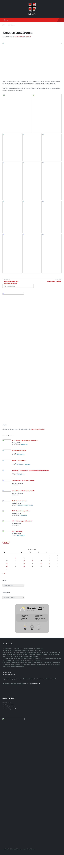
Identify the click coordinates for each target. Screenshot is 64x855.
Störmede (32, 14)
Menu (6, 20)
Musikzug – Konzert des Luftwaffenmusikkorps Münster (30, 470)
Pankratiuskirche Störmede (25, 505)
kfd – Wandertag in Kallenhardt (22, 521)
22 (49, 563)
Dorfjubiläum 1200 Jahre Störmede (23, 480)
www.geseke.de (6, 703)
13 (32, 560)
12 (24, 560)
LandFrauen (28, 36)
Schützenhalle (21, 454)
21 (41, 563)
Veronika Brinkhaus (19, 36)
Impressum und (6, 672)
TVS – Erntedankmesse (19, 501)
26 (24, 566)
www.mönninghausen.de (9, 709)
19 (24, 563)
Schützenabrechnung (19, 450)
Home (3, 25)
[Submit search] (31, 286)
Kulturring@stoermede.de (32, 683)
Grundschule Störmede (23, 464)
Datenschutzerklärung (8, 674)
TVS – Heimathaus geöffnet (21, 511)
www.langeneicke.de (8, 705)
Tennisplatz (24, 444)
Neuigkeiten (11, 25)
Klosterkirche (21, 535)
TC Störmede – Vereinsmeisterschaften (25, 440)
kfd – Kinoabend (17, 531)
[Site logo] (32, 11)
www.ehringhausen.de (8, 707)
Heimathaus (23, 515)
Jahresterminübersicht (38, 429)
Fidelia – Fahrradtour (19, 460)
